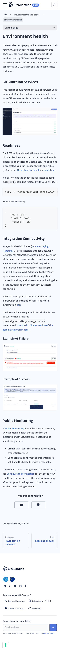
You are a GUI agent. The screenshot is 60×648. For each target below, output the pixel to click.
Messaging (42, 246)
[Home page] (6, 14)
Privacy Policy (49, 633)
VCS (34, 246)
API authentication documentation (36, 170)
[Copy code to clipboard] (53, 191)
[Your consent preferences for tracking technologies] (6, 645)
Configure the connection (21, 473)
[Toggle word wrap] (47, 191)
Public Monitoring (14, 428)
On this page (11, 27)
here (18, 304)
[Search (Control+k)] (54, 5)
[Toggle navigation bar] (5, 4)
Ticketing (7, 250)
